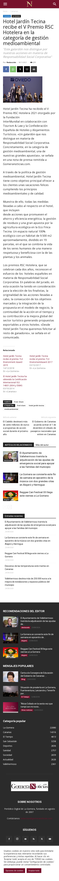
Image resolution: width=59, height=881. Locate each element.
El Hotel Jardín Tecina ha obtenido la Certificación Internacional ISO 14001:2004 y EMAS (15, 381)
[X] (20, 69)
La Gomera (16, 16)
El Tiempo (25, 697)
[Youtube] (50, 839)
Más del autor (42, 445)
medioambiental (11, 409)
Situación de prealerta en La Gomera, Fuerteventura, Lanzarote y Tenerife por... (38, 690)
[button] (5, 4)
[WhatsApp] (13, 69)
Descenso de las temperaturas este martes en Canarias (27, 567)
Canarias (14, 11)
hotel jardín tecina (36, 405)
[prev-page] (5, 507)
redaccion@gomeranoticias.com (36, 818)
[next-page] (10, 507)
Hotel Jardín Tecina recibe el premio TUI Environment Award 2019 (13, 360)
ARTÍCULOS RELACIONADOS (18, 445)
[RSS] (34, 839)
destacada (8, 460)
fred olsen (21, 405)
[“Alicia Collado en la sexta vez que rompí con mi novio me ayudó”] (10, 707)
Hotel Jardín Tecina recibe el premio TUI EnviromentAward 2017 (40, 358)
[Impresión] (34, 69)
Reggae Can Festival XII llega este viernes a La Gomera (26, 555)
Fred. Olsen (19, 402)
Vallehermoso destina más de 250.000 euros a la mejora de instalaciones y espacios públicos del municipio (28, 581)
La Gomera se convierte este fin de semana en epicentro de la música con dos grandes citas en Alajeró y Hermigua (27, 540)
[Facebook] (6, 69)
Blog (23, 679)
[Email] (27, 69)
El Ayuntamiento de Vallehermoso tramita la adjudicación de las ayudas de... (38, 621)
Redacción (11, 62)
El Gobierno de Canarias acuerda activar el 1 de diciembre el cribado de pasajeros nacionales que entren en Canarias (43, 428)
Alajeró (6, 482)
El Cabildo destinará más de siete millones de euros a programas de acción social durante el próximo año (16, 428)
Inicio (5, 11)
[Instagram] (17, 839)
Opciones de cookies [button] (14, 870)
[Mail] (25, 839)
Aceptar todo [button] (33, 870)
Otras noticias (26, 710)
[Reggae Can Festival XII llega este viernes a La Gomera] (10, 496)
